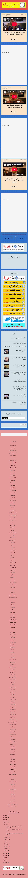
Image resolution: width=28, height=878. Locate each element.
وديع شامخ (13, 799)
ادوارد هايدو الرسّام (12, 450)
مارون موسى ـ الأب (13, 719)
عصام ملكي (12, 647)
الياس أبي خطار (13, 467)
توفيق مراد (13, 535)
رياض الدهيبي (12, 592)
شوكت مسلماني (13, 624)
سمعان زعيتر (12, 612)
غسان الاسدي (12, 662)
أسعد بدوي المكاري (13, 452)
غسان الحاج (12, 664)
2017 (6, 819)
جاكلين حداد (12, 537)
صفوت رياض (12, 632)
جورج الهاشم (12, 550)
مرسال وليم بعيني (12, 741)
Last (15, 238)
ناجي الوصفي (12, 769)
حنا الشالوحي (12, 572)
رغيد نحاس (13, 579)
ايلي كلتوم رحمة (13, 500)
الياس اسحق (12, 470)
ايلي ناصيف (12, 502)
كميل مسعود (12, 697)
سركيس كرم (12, 604)
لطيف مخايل (12, 704)
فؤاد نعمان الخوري (12, 677)
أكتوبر (7, 837)
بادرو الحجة (12, 510)
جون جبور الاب (13, 567)
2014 (6, 855)
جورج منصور (12, 557)
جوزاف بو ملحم (13, 562)
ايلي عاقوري (12, 497)
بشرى (13, 522)
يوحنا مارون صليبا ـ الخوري (13, 804)
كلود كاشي (13, 694)
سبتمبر (7, 839)
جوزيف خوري (13, 564)
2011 (6, 862)
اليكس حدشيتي (13, 477)
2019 (5, 815)
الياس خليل (12, 472)
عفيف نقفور (12, 649)
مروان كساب (12, 744)
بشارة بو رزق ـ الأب (13, 520)
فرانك (13, 684)
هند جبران (13, 796)
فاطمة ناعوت (12, 682)
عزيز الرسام (12, 644)
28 (5, 238)
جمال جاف (12, 542)
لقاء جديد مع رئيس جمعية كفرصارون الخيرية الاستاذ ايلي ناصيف (14, 180)
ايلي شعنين (12, 495)
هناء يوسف (13, 794)
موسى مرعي (12, 756)
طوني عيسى (12, 639)
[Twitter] (14, 39)
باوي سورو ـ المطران (13, 512)
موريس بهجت (13, 754)
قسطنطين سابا (13, 692)
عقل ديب (13, 652)
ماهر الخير (13, 726)
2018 (6, 817)
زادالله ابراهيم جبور (12, 597)
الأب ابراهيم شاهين (12, 460)
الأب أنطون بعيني (12, 462)
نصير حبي (13, 786)
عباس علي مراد (13, 642)
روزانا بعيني (12, 587)
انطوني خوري (12, 485)
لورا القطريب (12, 709)
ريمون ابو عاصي (13, 594)
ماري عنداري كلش (12, 724)
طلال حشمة (12, 634)
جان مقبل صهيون (12, 540)
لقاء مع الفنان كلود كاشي (19, 343)
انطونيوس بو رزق (13, 490)
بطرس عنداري (13, 525)
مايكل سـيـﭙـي (13, 729)
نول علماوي (12, 791)
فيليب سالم (12, 689)
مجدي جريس (12, 739)
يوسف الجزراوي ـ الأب (12, 806)
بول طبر (12, 530)
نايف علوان (13, 771)
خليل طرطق (12, 577)
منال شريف (12, 749)
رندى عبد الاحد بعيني (13, 584)
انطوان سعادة (12, 482)
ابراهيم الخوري (13, 445)
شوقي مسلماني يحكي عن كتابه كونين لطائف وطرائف (19, 380)
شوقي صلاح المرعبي (13, 619)
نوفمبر (7, 824)
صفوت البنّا (13, 629)
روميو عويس (12, 589)
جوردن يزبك (12, 559)
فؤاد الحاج (13, 669)
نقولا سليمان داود (12, 789)
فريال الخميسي (13, 687)
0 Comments (23, 14)
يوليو (7, 841)
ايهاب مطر (13, 507)
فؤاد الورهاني (12, 672)
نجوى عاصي (12, 776)
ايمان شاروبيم (12, 505)
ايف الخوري (12, 492)
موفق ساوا (13, 759)
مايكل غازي (12, 731)
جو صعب (13, 547)
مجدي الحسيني (13, 734)
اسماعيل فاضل (13, 455)
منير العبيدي (12, 751)
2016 (6, 822)
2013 (6, 857)
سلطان (12, 609)
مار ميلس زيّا (12, 711)
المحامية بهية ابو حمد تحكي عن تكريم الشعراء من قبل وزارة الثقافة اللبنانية (19, 388)
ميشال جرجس (13, 764)
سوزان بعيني (12, 614)
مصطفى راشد (12, 746)
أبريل (7, 843)
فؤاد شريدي (13, 674)
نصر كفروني (13, 784)
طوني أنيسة (13, 637)
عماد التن (13, 657)
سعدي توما (13, 607)
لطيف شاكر (13, 701)
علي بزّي (13, 654)
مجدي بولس (12, 736)
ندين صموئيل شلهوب (13, 781)
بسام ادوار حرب (13, 517)
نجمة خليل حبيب (12, 774)
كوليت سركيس (13, 699)
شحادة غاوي (12, 617)
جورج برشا (13, 552)
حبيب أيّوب (12, 569)
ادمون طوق (13, 447)
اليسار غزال (12, 475)
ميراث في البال (13, 761)
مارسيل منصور (13, 714)
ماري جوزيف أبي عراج (12, 721)
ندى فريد (12, 779)
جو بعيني (13, 545)
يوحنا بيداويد (12, 801)
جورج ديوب (12, 555)
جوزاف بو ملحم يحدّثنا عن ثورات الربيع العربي (19, 365)
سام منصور (13, 599)
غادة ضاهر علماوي (12, 659)
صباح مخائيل (12, 627)
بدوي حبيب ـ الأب (12, 515)
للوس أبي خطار (13, 706)
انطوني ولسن (12, 487)
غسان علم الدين (13, 667)
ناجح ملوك (13, 766)
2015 (6, 853)
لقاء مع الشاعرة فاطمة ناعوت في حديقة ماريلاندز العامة (18, 373)
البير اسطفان (12, 465)
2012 (6, 860)
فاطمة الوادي (12, 679)
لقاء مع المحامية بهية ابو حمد (18, 338)
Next (9, 238)
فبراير (7, 848)
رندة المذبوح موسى (13, 582)
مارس (7, 846)
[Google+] (12, 39)
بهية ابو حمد (12, 527)
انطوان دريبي (12, 480)
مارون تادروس (12, 716)
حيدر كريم (13, 574)
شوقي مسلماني (13, 622)
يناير (6, 850)
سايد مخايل (12, 602)
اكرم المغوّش (12, 457)
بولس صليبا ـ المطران (13, 532)
